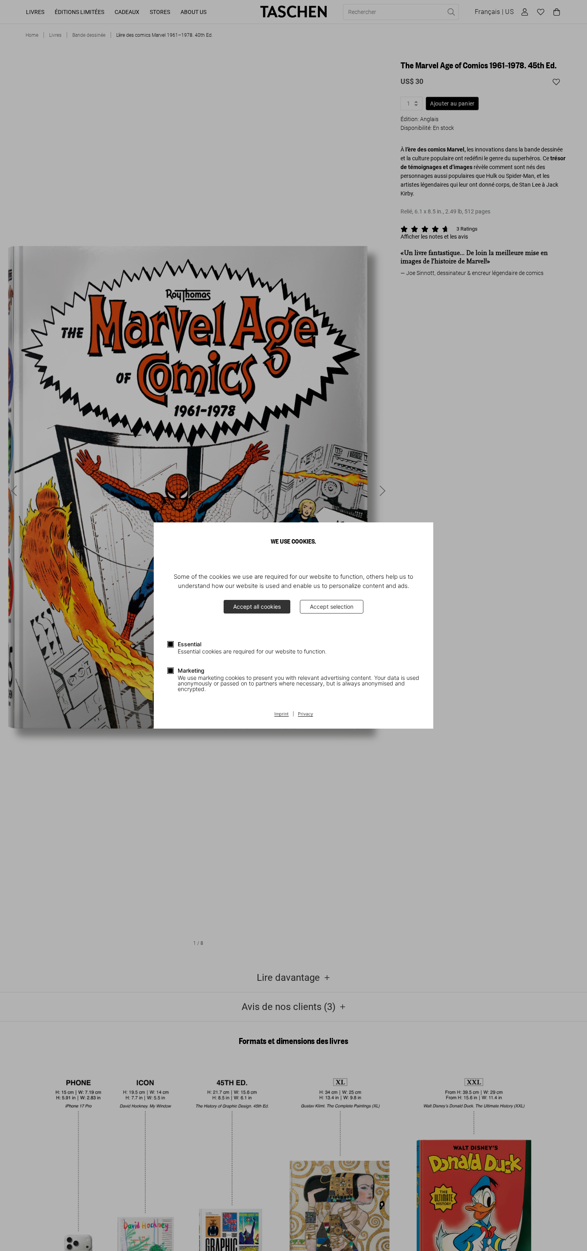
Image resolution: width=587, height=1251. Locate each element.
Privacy (305, 714)
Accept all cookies (257, 606)
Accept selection (331, 606)
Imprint (281, 714)
